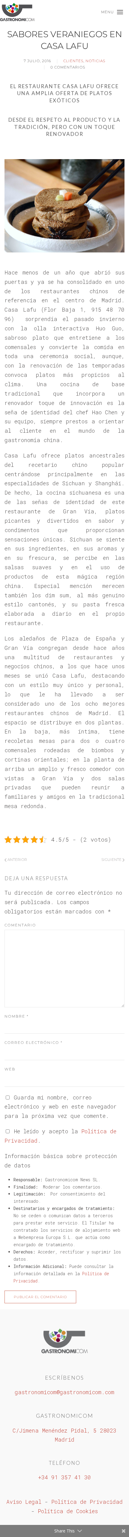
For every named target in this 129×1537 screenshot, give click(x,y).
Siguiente (111, 859)
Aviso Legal (23, 1501)
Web (9, 1069)
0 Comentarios (67, 67)
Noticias (95, 61)
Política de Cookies (68, 1511)
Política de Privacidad (87, 1501)
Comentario (20, 925)
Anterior (17, 859)
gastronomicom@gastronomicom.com (64, 1392)
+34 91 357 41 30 (64, 1477)
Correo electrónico (33, 1042)
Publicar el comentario (40, 1297)
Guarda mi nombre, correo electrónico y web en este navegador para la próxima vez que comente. (60, 1107)
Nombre (16, 1016)
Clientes (73, 61)
